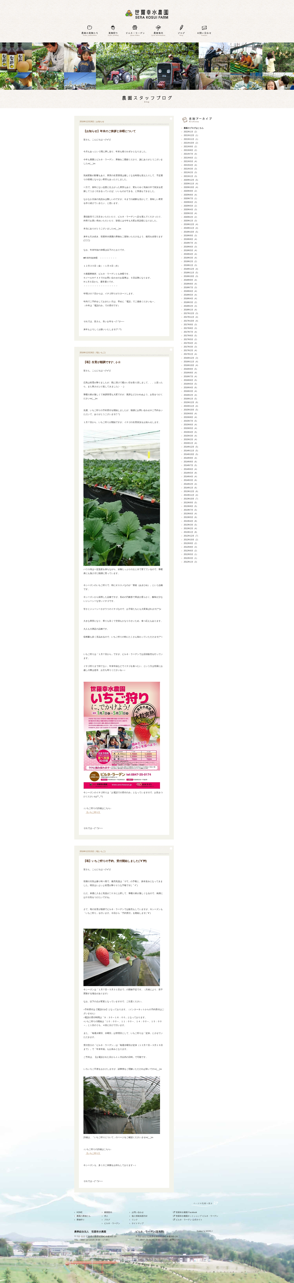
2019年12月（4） (191, 224)
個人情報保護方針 (140, 1216)
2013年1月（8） (191, 532)
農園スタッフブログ (147, 99)
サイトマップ (138, 1223)
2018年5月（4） (191, 295)
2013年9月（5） (191, 502)
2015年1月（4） (191, 443)
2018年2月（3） (191, 306)
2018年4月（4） (191, 298)
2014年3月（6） (191, 480)
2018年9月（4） (191, 280)
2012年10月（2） (191, 539)
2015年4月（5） (191, 432)
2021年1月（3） (191, 176)
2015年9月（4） (191, 413)
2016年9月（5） (191, 369)
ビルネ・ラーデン (135, 31)
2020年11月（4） (191, 183)
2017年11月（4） (191, 317)
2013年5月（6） (191, 517)
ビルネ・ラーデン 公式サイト (189, 1220)
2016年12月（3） (191, 358)
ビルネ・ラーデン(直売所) (150, 1231)
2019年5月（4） (191, 250)
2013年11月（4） (191, 495)
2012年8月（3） (191, 547)
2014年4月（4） (191, 476)
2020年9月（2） (191, 191)
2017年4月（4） (191, 343)
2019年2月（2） (191, 261)
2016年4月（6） (191, 387)
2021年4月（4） (191, 165)
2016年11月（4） (191, 361)
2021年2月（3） (191, 172)
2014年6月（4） (191, 469)
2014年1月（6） (191, 488)
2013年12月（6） (191, 491)
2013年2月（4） (191, 528)
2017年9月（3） (191, 324)
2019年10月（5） (191, 232)
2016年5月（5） (191, 384)
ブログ (181, 31)
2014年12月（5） (191, 447)
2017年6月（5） (191, 335)
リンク (135, 1220)
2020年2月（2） (191, 217)
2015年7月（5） (191, 421)
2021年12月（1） (191, 135)
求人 (106, 1216)
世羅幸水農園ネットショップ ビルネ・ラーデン (197, 1216)
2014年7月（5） (191, 465)
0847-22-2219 (87, 1240)
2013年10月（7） (191, 499)
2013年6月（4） (191, 513)
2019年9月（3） (191, 235)
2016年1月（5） (191, 399)
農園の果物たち (89, 31)
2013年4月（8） (191, 521)
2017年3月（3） (191, 347)
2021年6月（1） (191, 158)
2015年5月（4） (191, 428)
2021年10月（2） (191, 143)
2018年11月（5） (191, 272)
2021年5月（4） (191, 161)
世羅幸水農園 (147, 14)
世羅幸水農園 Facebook (186, 1212)
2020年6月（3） (191, 202)
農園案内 (158, 31)
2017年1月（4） (191, 354)
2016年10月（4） (191, 365)
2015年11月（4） (191, 406)
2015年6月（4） (191, 424)
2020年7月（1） (191, 198)
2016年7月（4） (191, 376)
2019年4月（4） (191, 254)
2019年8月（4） (191, 239)
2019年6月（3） (191, 247)
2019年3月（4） (191, 258)
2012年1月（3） (191, 562)
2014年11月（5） (191, 450)
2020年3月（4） (191, 213)
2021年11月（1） (191, 139)
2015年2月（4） (191, 439)
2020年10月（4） (191, 187)
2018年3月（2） (191, 302)
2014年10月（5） (191, 454)
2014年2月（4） (191, 484)
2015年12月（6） (191, 402)
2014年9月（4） (191, 458)
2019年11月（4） (191, 228)
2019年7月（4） (191, 243)
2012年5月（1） (191, 554)
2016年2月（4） (191, 395)
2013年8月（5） (191, 506)
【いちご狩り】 (93, 812)
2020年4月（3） (191, 209)
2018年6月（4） (191, 291)
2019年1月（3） (191, 265)
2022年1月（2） (191, 132)
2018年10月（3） (191, 276)
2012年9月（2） (191, 543)
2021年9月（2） (191, 146)
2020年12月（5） (191, 180)
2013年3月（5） (191, 525)
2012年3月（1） (191, 558)
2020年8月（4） (191, 195)
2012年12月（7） (191, 536)
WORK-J (209, 1231)
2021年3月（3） (191, 169)
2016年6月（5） (191, 380)
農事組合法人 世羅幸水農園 (90, 1231)
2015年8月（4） (191, 417)
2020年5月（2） (191, 206)
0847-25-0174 (147, 1240)
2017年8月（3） (191, 328)
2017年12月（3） (191, 313)
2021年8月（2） (191, 150)
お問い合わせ (204, 31)
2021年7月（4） (191, 154)
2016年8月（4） (191, 372)
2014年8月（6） (191, 462)
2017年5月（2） (191, 339)
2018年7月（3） (191, 287)
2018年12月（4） (191, 269)
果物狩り (112, 31)
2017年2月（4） (191, 350)
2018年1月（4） (191, 310)
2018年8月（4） (191, 284)
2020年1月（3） (191, 221)
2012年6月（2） (191, 551)
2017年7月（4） (191, 332)
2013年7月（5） (191, 510)
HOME (80, 1212)
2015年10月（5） (191, 410)
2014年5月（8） (191, 473)
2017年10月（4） (191, 321)
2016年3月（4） (191, 391)
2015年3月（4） (191, 436)
